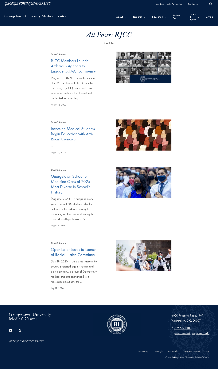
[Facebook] (20, 330)
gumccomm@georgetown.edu (191, 333)
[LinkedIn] (10, 330)
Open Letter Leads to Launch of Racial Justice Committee (74, 252)
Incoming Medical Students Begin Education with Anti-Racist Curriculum (73, 134)
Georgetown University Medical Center (35, 17)
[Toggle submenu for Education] (165, 17)
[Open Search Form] (211, 4)
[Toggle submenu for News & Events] (198, 17)
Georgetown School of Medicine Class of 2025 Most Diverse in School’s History (70, 184)
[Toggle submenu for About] (125, 17)
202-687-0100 (182, 328)
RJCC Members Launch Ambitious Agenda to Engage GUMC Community (73, 66)
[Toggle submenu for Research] (144, 17)
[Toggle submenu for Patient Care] (182, 17)
